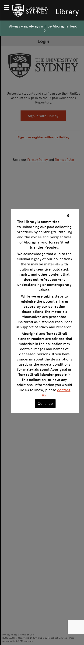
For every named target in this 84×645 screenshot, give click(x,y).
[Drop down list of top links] (8, 6)
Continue (45, 403)
